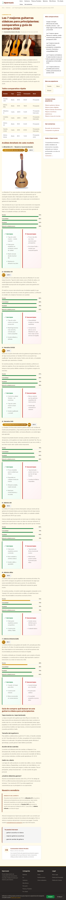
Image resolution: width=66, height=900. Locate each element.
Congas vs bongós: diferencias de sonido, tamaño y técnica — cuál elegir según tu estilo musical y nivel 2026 (54, 25)
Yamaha (49, 86)
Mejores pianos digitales (52, 107)
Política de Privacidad (57, 877)
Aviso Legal (55, 874)
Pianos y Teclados (27, 888)
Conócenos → (49, 156)
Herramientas (28, 4)
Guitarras (8, 7)
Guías (21, 4)
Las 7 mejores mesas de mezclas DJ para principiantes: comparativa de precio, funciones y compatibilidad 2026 (53, 47)
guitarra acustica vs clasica (15, 832)
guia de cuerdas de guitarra (15, 839)
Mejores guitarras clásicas (52, 105)
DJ (23, 877)
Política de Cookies (57, 880)
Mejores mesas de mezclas (52, 116)
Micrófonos (25, 883)
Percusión (25, 886)
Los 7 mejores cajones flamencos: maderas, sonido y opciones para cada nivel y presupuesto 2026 (53, 36)
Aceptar (50, 896)
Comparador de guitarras (52, 130)
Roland (49, 90)
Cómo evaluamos (41, 880)
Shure (58, 86)
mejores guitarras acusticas (15, 836)
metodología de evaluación (14, 822)
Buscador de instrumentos (52, 128)
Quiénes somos (41, 877)
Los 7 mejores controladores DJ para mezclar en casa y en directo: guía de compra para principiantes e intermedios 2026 (54, 59)
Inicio (3, 7)
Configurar (59, 896)
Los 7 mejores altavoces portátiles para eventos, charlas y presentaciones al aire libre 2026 (53, 69)
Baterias (25, 874)
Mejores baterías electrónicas (53, 109)
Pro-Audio (25, 891)
